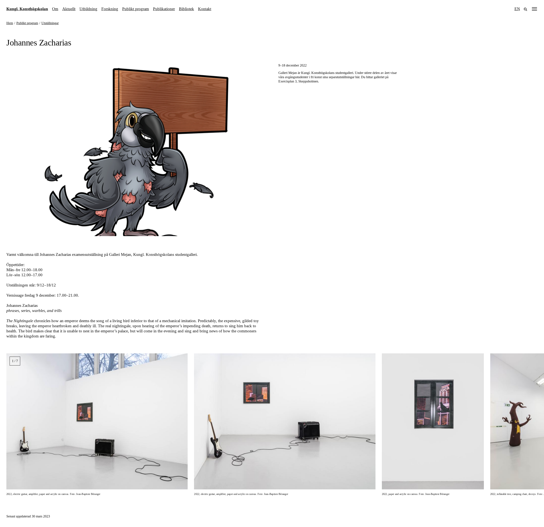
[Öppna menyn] (534, 8)
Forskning (109, 9)
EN (517, 9)
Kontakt (204, 9)
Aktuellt (68, 9)
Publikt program (135, 9)
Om (55, 9)
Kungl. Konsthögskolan (27, 9)
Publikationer (164, 9)
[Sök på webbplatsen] (525, 8)
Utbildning (88, 9)
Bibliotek (186, 9)
